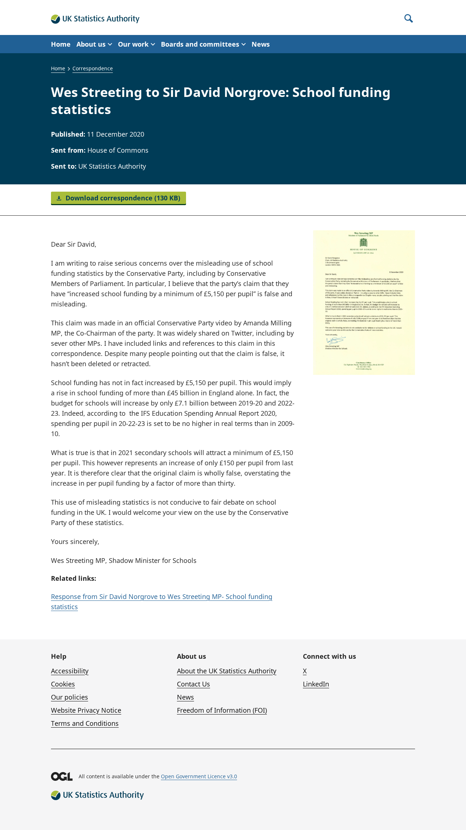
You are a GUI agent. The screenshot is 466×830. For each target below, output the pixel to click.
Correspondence (92, 68)
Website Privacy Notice (86, 710)
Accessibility (69, 670)
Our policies (69, 697)
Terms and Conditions (85, 723)
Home (61, 44)
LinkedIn (316, 684)
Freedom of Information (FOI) (222, 710)
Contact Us (193, 684)
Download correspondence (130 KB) (122, 197)
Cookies (63, 684)
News (261, 44)
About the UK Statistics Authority (226, 670)
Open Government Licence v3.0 (199, 776)
